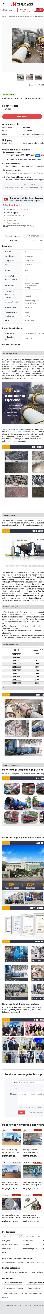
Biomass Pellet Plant (9, 1245)
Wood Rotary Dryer (10, 1293)
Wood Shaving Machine (31, 1249)
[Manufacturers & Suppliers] (22, 4)
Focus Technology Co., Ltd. (28, 1305)
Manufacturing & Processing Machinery (20, 16)
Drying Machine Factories (13, 1283)
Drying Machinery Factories (13, 1288)
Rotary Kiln (6, 1241)
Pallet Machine (28, 1241)
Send (21, 1112)
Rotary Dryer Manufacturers (32, 1293)
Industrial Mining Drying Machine (15, 1272)
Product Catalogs (34, 1236)
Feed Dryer (6, 1249)
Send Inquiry (22, 116)
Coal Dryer (26, 1245)
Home (4, 16)
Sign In (5, 226)
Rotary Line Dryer (34, 1288)
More (4, 1297)
